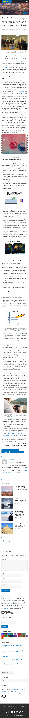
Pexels (11, 416)
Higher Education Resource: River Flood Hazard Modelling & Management (20, 513)
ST (26, 636)
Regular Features (9, 29)
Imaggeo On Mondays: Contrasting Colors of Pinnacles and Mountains (21, 488)
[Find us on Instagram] (12, 612)
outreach (17, 450)
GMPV (3, 636)
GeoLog (12, 602)
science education (13, 452)
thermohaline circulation (19, 91)
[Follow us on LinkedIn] (2, 612)
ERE (12, 634)
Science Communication (17, 29)
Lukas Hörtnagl (16, 715)
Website (3, 584)
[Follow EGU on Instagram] (9, 712)
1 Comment (25, 29)
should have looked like (11, 391)
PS (16, 636)
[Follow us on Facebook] (5, 612)
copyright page (8, 693)
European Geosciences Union (9, 598)
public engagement (5, 452)
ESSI (15, 634)
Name (2, 573)
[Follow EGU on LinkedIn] (6, 712)
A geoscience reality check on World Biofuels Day (12, 659)
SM (18, 636)
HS (6, 636)
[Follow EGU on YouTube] (12, 712)
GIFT (26, 27)
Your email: (3, 620)
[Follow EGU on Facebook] (14, 712)
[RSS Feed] (22, 712)
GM (24, 634)
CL (7, 634)
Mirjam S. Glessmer (5, 27)
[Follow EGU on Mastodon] (17, 712)
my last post (5, 67)
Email (2, 578)
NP (11, 636)
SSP (21, 636)
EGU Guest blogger (15, 460)
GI (21, 634)
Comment (3, 559)
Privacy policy (23, 706)
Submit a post (15, 708)
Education (20, 27)
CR (9, 634)
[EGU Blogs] (6, 2)
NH (9, 636)
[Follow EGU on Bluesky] (20, 712)
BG (5, 634)
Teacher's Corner (21, 452)
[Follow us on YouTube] (9, 612)
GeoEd (23, 27)
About (4, 706)
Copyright (10, 706)
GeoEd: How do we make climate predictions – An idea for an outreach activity (20, 501)
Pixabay (18, 330)
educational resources (10, 450)
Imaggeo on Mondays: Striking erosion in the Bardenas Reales (20, 525)
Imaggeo (21, 715)
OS (14, 636)
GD (19, 634)
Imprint (16, 706)
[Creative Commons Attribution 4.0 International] (2, 697)
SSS (24, 636)
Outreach (3, 29)
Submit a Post (6, 608)
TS (2, 638)
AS (2, 634)
